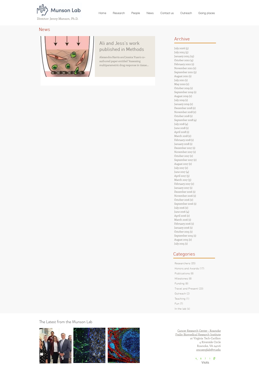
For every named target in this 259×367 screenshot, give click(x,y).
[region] (55, 345)
